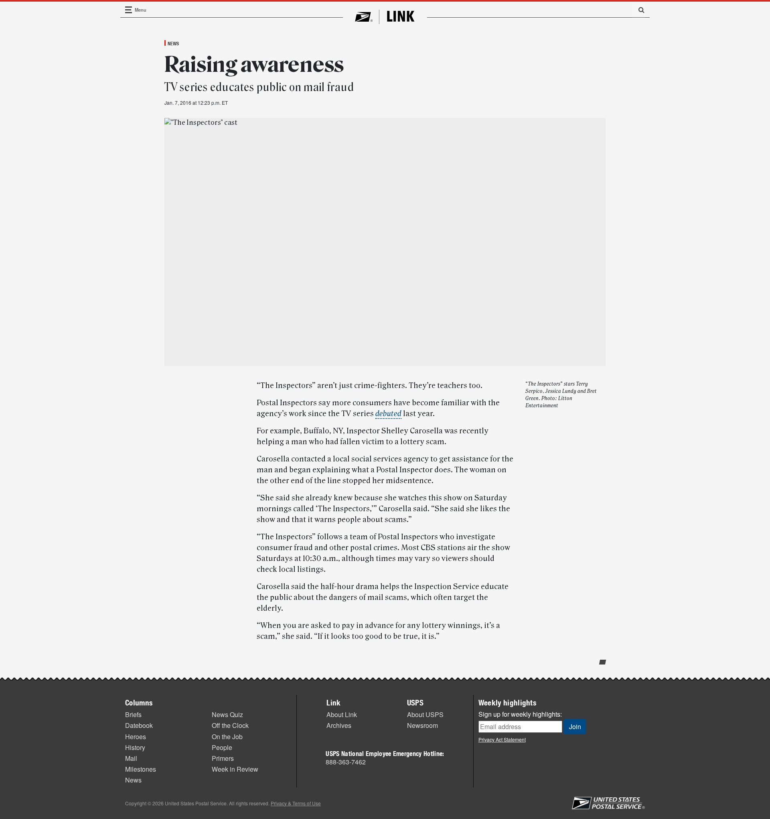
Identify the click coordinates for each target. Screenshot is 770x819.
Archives (338, 725)
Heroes (135, 736)
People (222, 747)
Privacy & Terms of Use (296, 803)
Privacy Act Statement (502, 739)
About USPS (425, 714)
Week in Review (235, 769)
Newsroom (422, 725)
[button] (638, 10)
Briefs (133, 714)
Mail (131, 758)
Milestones (140, 769)
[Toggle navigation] (128, 9)
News (173, 43)
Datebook (139, 725)
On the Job (227, 736)
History (135, 747)
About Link (341, 714)
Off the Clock (230, 725)
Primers (223, 758)
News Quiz (227, 714)
